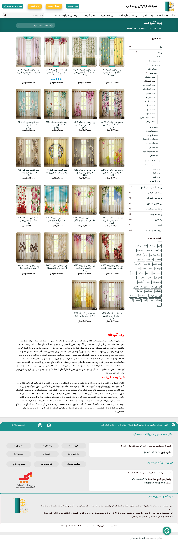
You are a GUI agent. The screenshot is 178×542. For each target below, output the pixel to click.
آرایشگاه (152, 246)
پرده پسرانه (150, 97)
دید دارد (150, 259)
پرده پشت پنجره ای (152, 161)
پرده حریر (154, 127)
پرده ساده (142, 295)
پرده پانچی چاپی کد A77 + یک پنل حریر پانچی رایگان (112, 267)
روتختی (158, 219)
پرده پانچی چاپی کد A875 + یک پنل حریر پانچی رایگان (84, 268)
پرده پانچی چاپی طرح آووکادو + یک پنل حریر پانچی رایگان (112, 72)
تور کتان (140, 250)
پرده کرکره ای (154, 181)
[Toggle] (130, 52)
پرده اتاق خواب (149, 85)
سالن (144, 268)
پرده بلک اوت (154, 61)
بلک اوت (149, 250)
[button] (12, 6)
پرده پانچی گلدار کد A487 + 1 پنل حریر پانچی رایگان (56, 267)
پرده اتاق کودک (149, 89)
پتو (160, 47)
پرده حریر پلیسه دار (152, 165)
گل (132, 300)
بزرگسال (158, 250)
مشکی (140, 282)
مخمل (150, 277)
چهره (151, 300)
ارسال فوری (137, 246)
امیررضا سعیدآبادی (137, 538)
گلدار (159, 304)
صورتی (141, 273)
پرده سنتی (151, 109)
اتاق (145, 246)
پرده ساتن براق (151, 131)
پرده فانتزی (150, 113)
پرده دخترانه (150, 105)
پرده (160, 28)
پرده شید (156, 177)
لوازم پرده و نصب (154, 230)
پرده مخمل (153, 147)
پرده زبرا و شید (90, 15)
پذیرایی (158, 291)
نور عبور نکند (156, 286)
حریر (146, 255)
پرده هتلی (154, 155)
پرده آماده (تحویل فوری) (151, 187)
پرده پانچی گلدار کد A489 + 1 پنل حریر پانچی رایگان (28, 267)
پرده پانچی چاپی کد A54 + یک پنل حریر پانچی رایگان (84, 219)
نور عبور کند (145, 286)
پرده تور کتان (152, 69)
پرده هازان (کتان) (150, 151)
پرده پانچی (148, 15)
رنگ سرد (147, 264)
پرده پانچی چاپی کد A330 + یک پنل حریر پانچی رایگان (112, 221)
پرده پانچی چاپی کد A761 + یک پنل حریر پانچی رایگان (56, 221)
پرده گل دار (151, 121)
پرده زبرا (156, 173)
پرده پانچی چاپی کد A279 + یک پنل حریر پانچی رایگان (112, 173)
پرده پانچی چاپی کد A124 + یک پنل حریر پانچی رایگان (112, 125)
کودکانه (138, 300)
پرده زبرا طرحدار (155, 295)
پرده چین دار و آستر (128, 15)
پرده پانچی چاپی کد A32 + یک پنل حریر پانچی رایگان (56, 171)
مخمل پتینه (156, 282)
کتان (145, 300)
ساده (150, 268)
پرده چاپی (142, 28)
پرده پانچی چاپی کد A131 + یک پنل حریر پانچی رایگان (84, 125)
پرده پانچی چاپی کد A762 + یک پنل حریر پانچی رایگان (28, 221)
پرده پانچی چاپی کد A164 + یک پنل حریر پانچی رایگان (56, 125)
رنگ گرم (138, 264)
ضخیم (133, 273)
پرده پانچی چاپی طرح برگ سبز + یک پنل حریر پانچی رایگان (84, 72)
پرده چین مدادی (154, 203)
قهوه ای (158, 277)
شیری (148, 273)
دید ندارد (141, 259)
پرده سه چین (156, 214)
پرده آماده (163, 15)
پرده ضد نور (107, 15)
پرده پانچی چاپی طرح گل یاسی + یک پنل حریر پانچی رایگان (28, 72)
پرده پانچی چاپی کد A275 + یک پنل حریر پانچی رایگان (28, 125)
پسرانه (158, 300)
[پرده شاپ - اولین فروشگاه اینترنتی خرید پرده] (168, 6)
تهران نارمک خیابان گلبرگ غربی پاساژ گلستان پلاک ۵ (144, 425)
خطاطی (138, 255)
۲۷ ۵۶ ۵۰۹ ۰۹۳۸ (139, 479)
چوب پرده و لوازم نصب (66, 15)
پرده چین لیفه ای (154, 198)
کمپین (159, 225)
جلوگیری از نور (155, 255)
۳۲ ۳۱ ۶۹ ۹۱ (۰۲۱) (152, 452)
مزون (147, 282)
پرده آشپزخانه (149, 81)
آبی (159, 246)
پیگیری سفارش (18, 425)
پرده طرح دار (152, 135)
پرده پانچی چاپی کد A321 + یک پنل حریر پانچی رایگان (28, 173)
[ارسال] (5, 15)
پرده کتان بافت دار (150, 139)
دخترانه (158, 259)
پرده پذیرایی (150, 93)
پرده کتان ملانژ (152, 143)
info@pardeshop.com (154, 483)
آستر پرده (156, 57)
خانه (172, 15)
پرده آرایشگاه (150, 77)
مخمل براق (141, 277)
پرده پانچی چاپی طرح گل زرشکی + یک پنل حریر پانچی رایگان (56, 72)
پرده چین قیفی (155, 192)
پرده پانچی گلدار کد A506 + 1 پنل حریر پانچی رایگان (84, 314)
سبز (138, 268)
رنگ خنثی (157, 264)
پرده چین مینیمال (154, 209)
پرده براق (139, 291)
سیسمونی (157, 273)
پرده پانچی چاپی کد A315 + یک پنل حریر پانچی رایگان (84, 173)
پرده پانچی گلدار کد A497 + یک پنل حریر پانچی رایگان (112, 316)
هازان (136, 286)
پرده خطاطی (150, 101)
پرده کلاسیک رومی (147, 117)
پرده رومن (156, 169)
